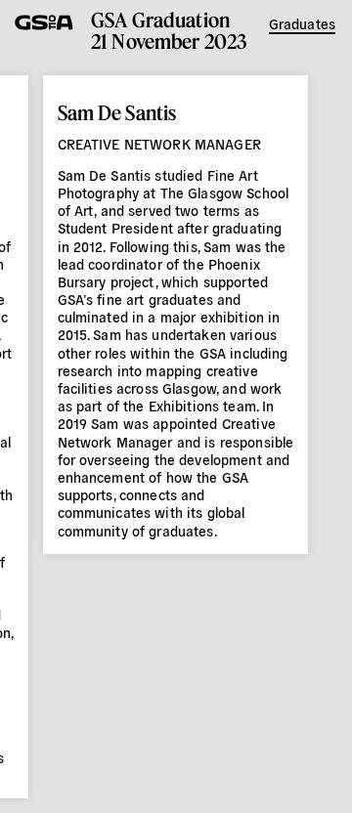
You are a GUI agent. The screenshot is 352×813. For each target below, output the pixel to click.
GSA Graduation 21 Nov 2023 (169, 30)
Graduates (302, 23)
